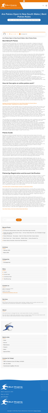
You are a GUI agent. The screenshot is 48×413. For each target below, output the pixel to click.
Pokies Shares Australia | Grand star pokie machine (15, 240)
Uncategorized (24, 34)
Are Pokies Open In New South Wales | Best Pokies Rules (26, 19)
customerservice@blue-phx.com (10, 292)
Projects (5, 347)
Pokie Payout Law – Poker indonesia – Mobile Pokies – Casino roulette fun (20, 238)
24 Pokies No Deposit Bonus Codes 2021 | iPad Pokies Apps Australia (19, 230)
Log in (5, 272)
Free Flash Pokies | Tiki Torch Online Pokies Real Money (15, 208)
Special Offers (6, 351)
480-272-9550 (7, 363)
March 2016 (6, 252)
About (4, 349)
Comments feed (8, 276)
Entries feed (7, 274)
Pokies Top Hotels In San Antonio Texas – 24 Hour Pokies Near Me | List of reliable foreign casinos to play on (24, 233)
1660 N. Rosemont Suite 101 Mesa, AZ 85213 (13, 361)
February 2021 (6, 250)
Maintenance (6, 344)
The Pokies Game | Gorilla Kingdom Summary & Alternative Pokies (17, 186)
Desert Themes (37, 410)
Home (10, 19)
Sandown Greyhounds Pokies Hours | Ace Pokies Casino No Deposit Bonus (19, 103)
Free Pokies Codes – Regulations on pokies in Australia (15, 104)
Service (5, 342)
